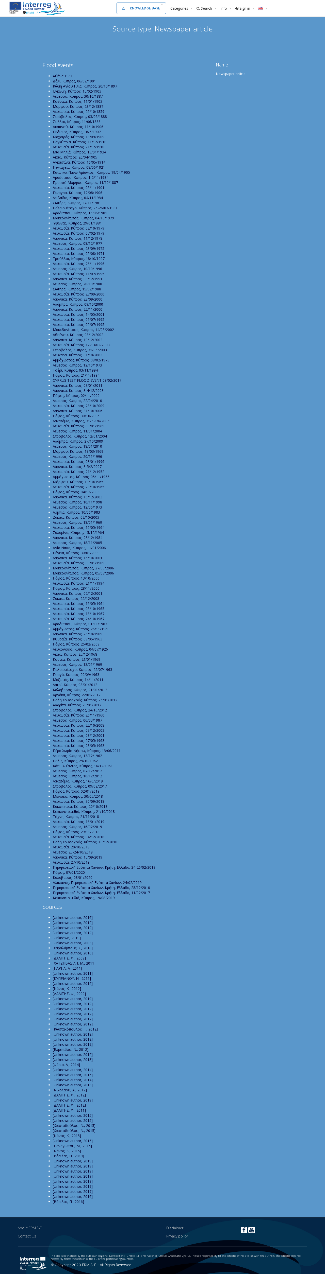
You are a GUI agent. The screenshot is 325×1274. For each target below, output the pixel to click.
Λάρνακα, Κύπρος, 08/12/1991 (77, 278)
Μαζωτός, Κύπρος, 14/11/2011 (78, 679)
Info (224, 8)
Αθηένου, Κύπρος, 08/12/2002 (78, 334)
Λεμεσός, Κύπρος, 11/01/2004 (77, 431)
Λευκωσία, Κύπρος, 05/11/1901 (78, 187)
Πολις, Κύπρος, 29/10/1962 (75, 760)
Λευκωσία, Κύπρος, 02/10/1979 (78, 228)
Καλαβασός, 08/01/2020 (72, 877)
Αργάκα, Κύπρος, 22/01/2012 (77, 694)
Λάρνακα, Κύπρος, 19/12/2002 (77, 339)
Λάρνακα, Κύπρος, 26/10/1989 (77, 634)
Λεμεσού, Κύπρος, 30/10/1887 (78, 96)
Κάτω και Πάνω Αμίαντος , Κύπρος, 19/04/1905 (91, 172)
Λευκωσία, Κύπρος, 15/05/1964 (78, 527)
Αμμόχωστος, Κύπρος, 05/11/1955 (81, 476)
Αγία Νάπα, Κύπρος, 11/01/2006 (79, 547)
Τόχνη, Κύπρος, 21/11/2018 (76, 816)
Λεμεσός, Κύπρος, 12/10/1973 (77, 365)
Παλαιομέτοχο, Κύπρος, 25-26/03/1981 (85, 207)
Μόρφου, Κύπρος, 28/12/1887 (78, 106)
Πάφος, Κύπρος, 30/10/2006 (76, 415)
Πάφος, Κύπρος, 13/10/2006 (76, 578)
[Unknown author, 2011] (73, 973)
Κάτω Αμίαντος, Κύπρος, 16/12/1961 (83, 765)
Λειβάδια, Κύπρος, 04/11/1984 (78, 197)
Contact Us (27, 1236)
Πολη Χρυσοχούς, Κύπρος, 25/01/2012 (85, 699)
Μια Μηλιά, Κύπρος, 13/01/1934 (79, 152)
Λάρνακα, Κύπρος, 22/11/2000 (77, 309)
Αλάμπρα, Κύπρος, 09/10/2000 (78, 304)
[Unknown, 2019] (67, 937)
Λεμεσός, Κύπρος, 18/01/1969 (77, 522)
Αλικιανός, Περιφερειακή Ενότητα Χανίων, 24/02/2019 (97, 882)
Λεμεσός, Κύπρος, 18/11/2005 (77, 542)
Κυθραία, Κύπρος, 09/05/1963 (77, 639)
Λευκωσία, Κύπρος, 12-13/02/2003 (81, 344)
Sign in (244, 8)
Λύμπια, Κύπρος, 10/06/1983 (76, 512)
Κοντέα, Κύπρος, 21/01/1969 (76, 659)
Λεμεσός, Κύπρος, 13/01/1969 (77, 664)
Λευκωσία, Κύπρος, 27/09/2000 (78, 294)
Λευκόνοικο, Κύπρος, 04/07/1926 (80, 649)
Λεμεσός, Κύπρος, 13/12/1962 (77, 755)
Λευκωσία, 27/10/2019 (71, 862)
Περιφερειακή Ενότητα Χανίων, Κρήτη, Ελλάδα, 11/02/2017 (101, 892)
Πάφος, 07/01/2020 (69, 872)
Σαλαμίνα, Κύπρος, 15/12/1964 (78, 532)
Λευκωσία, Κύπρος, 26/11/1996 (78, 263)
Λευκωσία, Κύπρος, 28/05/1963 (78, 745)
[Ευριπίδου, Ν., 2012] (70, 1049)
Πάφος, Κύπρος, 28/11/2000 (76, 588)
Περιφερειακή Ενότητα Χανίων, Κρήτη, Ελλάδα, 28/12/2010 (101, 887)
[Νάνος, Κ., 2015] (67, 1135)
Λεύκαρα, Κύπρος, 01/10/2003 (77, 355)
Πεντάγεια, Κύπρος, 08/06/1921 (79, 167)
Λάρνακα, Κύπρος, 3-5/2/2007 (77, 466)
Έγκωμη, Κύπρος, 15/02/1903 (77, 91)
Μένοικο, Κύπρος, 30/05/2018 (78, 796)
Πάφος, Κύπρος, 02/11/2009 (76, 395)
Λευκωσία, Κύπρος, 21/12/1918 (78, 147)
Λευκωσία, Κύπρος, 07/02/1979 (78, 233)
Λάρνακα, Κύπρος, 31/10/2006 (77, 410)
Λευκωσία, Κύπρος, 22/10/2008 (78, 725)
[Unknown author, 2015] (73, 1074)
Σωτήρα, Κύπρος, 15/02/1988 (77, 289)
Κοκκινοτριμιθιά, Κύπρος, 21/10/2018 (84, 811)
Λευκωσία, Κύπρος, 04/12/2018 (78, 836)
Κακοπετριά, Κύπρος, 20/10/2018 (80, 806)
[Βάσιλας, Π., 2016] (68, 1201)
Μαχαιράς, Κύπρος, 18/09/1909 (78, 136)
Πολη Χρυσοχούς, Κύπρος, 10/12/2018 (85, 842)
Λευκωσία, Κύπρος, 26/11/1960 (78, 715)
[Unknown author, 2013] (73, 1059)
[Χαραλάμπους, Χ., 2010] (73, 948)
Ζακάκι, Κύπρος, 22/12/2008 (76, 598)
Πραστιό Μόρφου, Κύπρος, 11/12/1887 (85, 182)
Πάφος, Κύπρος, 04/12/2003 (76, 492)
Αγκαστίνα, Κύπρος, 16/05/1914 (79, 162)
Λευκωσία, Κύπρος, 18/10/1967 (78, 613)
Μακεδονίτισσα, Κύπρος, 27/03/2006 (83, 568)
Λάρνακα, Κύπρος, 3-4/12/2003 (78, 390)
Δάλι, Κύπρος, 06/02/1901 (74, 81)
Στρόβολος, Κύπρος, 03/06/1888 (80, 116)
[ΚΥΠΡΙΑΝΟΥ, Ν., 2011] (72, 978)
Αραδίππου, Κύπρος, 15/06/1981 (80, 213)
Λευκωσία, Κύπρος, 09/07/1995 (78, 319)
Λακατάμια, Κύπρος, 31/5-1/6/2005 (81, 420)
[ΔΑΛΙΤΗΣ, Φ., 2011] (69, 1110)
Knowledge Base (145, 8)
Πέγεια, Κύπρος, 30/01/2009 (76, 552)
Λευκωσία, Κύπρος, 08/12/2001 (78, 735)
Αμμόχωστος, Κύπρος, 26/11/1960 (81, 628)
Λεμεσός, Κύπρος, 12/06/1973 (77, 507)
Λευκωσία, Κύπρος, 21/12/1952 (78, 471)
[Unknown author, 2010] (73, 953)
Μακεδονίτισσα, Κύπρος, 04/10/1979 (83, 218)
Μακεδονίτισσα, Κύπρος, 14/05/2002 (83, 329)
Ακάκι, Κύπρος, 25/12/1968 (75, 654)
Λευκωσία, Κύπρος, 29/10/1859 (78, 111)
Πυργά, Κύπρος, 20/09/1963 (76, 674)
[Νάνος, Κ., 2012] (67, 988)
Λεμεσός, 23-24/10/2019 (73, 852)
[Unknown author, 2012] (73, 922)
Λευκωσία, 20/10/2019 (71, 847)
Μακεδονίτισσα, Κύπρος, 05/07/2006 (83, 573)
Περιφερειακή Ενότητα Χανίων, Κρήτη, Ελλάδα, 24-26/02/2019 (104, 867)
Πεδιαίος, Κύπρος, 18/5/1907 (77, 131)
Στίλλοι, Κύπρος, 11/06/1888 (77, 121)
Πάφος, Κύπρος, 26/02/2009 (76, 644)
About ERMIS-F (30, 1228)
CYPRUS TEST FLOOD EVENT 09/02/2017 (87, 380)
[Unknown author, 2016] (73, 917)
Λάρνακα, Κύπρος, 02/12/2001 (77, 593)
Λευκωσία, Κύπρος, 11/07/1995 (78, 273)
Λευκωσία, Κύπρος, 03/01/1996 (78, 461)
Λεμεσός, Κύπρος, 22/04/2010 (77, 400)
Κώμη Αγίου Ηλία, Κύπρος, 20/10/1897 (85, 86)
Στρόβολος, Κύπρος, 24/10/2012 (80, 710)
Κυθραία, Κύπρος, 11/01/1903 (77, 101)
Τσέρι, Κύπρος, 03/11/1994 (75, 370)
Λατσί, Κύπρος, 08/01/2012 (75, 684)
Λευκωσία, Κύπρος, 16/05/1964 (78, 603)
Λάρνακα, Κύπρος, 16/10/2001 (77, 557)
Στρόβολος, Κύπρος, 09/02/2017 (80, 786)
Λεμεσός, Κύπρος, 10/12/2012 (77, 776)
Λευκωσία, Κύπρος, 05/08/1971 (78, 253)
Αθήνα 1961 (63, 76)
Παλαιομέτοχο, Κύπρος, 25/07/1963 (82, 669)
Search (206, 8)
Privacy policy (177, 1236)
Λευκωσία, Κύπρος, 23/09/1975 (78, 248)
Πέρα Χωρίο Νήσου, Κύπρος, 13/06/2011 (87, 750)
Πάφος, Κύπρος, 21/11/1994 (76, 375)
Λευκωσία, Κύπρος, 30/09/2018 (78, 801)
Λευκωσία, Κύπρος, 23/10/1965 (78, 486)
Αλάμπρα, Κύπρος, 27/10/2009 (78, 441)
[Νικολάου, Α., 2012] (70, 1090)
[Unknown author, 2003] (73, 942)
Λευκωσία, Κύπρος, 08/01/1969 (78, 426)
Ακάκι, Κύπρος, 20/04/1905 (75, 157)
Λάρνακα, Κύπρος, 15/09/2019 (77, 857)
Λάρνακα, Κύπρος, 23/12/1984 (77, 537)
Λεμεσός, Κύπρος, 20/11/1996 (77, 456)
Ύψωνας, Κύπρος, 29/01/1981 (77, 223)
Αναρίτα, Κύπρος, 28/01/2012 (77, 705)
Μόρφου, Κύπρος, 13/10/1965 (78, 481)
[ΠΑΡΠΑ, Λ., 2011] (67, 968)
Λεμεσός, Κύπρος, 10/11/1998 (77, 502)
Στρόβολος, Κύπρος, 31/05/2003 (80, 349)
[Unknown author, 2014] (73, 1069)
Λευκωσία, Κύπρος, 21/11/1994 (78, 583)
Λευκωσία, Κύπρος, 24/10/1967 (78, 618)
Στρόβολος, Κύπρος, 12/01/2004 (80, 436)
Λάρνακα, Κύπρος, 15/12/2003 (77, 497)
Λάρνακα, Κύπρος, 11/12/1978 (77, 238)
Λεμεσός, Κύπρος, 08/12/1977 (77, 243)
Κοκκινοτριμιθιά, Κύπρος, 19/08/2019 (84, 897)
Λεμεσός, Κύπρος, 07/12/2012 (77, 771)
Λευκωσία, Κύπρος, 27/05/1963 (78, 740)
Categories (179, 8)
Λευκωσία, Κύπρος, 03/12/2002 (78, 730)
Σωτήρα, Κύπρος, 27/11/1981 (77, 202)
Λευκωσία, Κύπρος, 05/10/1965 (78, 608)
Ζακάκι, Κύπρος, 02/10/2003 (76, 517)
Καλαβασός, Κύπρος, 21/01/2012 (80, 689)
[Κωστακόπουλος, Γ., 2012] (75, 1029)
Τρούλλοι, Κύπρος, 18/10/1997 (79, 258)
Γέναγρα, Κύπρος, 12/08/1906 (77, 192)
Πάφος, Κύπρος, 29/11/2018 (76, 831)
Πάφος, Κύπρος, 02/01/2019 (76, 791)
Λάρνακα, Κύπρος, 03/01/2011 (77, 385)
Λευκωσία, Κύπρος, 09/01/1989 (78, 563)
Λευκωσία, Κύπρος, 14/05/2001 (78, 314)
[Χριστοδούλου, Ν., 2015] (74, 1125)
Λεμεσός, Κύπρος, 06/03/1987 (77, 720)
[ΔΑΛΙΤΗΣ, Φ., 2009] (69, 958)
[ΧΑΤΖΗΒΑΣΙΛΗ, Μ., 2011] (74, 963)
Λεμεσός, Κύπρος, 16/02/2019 (77, 826)
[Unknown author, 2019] (73, 998)
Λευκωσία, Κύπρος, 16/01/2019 (78, 821)
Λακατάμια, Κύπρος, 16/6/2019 (78, 781)
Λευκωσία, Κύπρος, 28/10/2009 (78, 405)
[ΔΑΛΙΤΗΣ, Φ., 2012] (69, 1095)
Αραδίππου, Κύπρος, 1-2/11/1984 (80, 177)
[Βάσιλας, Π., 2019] (68, 1156)
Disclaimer (174, 1228)
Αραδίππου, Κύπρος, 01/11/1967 (80, 623)
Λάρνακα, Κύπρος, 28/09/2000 (77, 299)
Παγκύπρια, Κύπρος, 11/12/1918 (79, 141)
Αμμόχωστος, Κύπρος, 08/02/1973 (81, 360)
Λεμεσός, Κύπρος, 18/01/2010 (77, 446)
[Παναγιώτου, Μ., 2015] (72, 1145)
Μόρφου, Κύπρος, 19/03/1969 (78, 451)
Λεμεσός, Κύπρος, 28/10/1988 (77, 284)
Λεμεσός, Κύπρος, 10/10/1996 (77, 268)
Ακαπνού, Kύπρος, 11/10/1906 (78, 126)
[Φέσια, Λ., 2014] (66, 1064)
